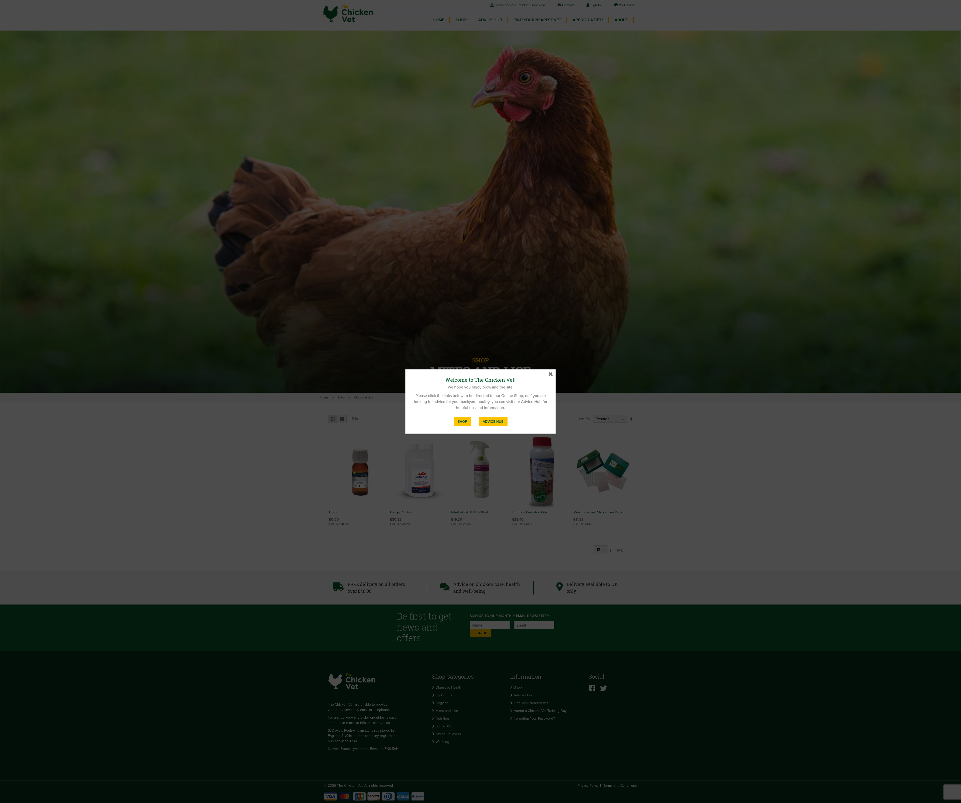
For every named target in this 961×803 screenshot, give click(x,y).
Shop (462, 422)
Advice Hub (493, 422)
